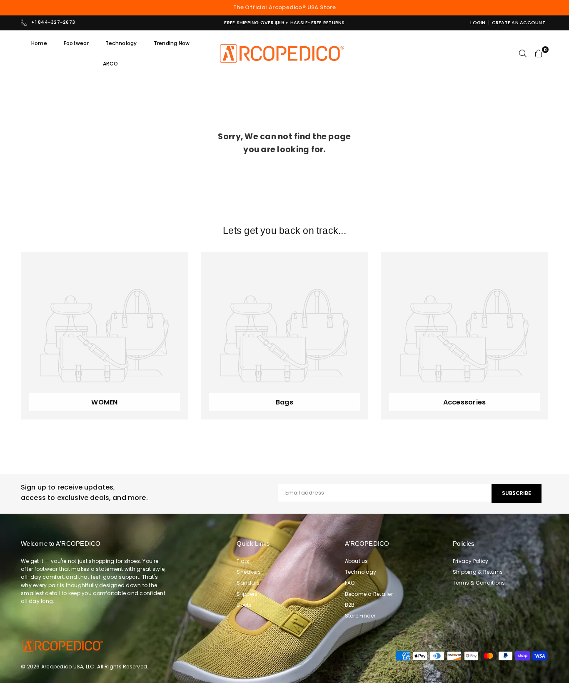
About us (356, 561)
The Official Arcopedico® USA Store (284, 7)
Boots (244, 604)
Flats (243, 561)
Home (39, 43)
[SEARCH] (523, 53)
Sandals (248, 582)
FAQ (350, 582)
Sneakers (249, 571)
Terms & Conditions (479, 582)
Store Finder (360, 615)
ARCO (110, 63)
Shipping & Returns (478, 571)
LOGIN (477, 22)
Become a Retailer (369, 594)
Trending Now (172, 43)
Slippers (247, 594)
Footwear (76, 43)
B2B (350, 604)
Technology (121, 43)
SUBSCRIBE (516, 493)
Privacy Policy (471, 561)
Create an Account (518, 22)
